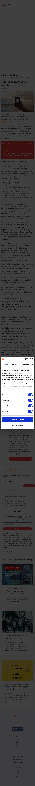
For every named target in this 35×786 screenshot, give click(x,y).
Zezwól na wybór (17, 425)
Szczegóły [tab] (15, 364)
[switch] (30, 400)
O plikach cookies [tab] (27, 364)
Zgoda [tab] (6, 364)
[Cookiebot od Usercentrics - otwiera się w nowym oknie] (25, 359)
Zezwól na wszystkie (17, 419)
